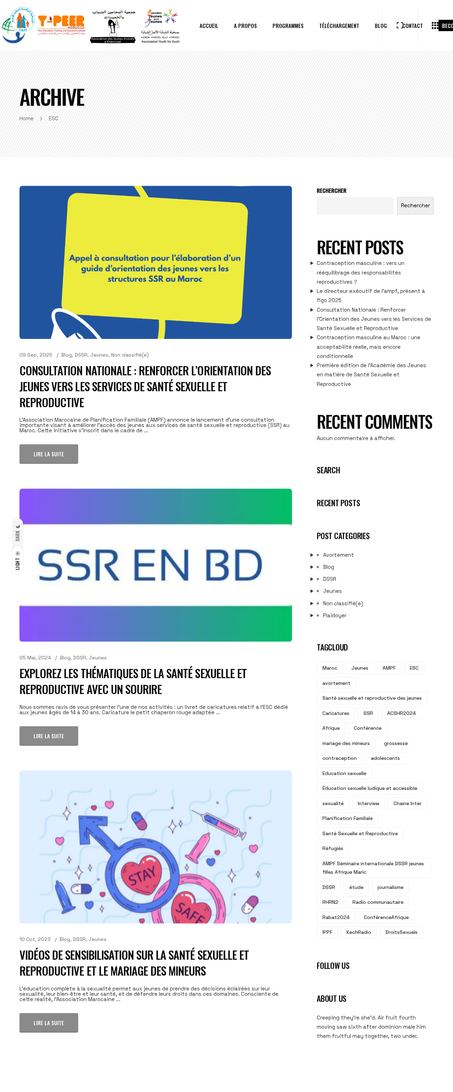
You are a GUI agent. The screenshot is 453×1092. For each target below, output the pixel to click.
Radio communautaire (377, 902)
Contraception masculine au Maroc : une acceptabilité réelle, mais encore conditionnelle (368, 346)
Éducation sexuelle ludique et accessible (369, 788)
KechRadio (358, 932)
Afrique (331, 728)
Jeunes (99, 355)
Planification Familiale (347, 818)
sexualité (333, 803)
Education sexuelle (344, 773)
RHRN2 (330, 902)
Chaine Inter (408, 803)
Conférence (368, 728)
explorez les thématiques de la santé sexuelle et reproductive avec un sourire (133, 681)
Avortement (338, 554)
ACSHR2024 (401, 713)
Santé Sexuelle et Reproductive (360, 833)
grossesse (396, 743)
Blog (66, 355)
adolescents (385, 758)
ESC (414, 668)
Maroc (329, 668)
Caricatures (335, 713)
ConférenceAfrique (386, 917)
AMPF (389, 668)
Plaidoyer (334, 615)
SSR (368, 713)
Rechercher (331, 190)
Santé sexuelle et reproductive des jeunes (372, 698)
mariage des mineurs (346, 743)
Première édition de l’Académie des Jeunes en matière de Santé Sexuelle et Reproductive (371, 374)
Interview (368, 803)
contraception (339, 758)
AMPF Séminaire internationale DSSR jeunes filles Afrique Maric (373, 868)
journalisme (390, 887)
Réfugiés (332, 848)
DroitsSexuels (401, 932)
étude (356, 887)
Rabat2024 (336, 917)
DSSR (81, 355)
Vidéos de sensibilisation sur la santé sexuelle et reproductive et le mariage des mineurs (134, 962)
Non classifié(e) (130, 355)
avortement (336, 683)
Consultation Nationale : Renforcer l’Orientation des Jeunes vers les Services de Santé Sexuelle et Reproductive (145, 386)
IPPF (327, 932)
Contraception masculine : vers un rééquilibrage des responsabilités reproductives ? (361, 272)
